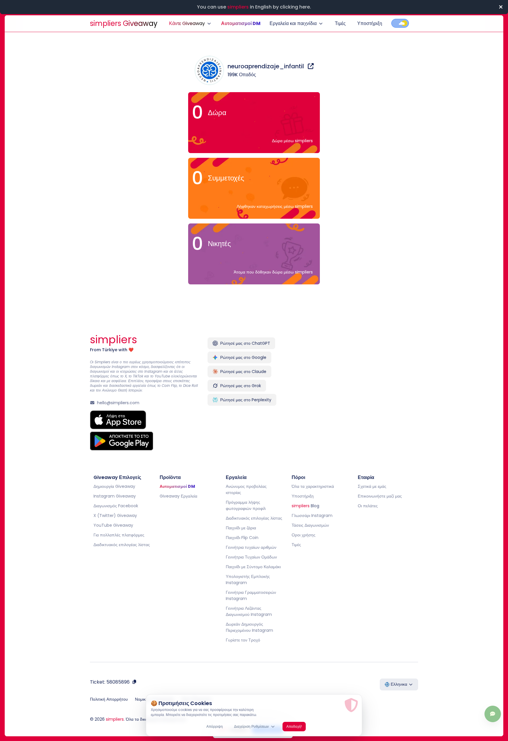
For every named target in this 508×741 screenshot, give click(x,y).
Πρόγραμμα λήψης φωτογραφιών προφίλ (246, 505)
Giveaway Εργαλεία (178, 496)
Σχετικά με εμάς (372, 486)
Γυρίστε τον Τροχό (243, 640)
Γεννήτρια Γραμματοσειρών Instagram (251, 595)
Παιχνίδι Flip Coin (242, 538)
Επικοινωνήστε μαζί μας (380, 496)
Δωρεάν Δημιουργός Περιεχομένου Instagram (249, 627)
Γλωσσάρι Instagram (312, 515)
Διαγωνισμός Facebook (115, 506)
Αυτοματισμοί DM (240, 23)
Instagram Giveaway (114, 496)
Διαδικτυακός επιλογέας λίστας (121, 545)
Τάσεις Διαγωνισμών (310, 525)
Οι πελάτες (368, 506)
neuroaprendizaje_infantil (266, 66)
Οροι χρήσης (303, 535)
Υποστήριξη (369, 23)
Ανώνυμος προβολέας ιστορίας (246, 489)
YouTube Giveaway (113, 525)
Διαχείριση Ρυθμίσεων (251, 726)
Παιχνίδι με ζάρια (241, 528)
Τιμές (340, 23)
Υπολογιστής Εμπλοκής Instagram (248, 579)
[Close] (500, 7)
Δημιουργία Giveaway (114, 486)
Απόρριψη (214, 726)
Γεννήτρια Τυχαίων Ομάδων (251, 557)
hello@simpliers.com (118, 403)
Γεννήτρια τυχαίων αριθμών (251, 547)
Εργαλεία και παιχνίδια (293, 23)
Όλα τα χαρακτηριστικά (313, 486)
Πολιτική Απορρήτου (109, 699)
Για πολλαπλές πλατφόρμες (118, 535)
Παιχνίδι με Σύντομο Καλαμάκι (253, 567)
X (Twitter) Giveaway (115, 515)
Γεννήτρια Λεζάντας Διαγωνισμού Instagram (249, 611)
